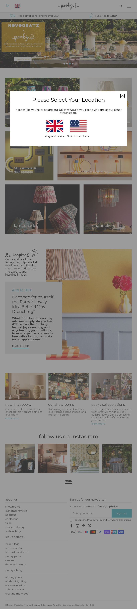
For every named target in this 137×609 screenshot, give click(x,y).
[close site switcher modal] (122, 96)
